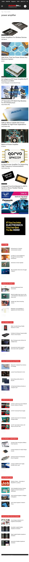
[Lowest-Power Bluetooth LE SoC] (5, 373)
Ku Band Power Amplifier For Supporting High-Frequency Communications (14, 165)
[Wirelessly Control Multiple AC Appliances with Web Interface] (5, 310)
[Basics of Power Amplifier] (14, 136)
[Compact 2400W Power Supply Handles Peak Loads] (5, 465)
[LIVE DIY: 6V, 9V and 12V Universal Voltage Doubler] (5, 419)
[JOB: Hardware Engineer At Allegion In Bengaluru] (5, 497)
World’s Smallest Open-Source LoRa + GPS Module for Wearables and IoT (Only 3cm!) (19, 296)
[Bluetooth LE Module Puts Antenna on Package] (5, 366)
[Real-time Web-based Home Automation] (5, 289)
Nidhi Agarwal (4, 39)
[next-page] (4, 276)
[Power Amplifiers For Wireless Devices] (14, 29)
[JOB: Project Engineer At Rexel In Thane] (5, 504)
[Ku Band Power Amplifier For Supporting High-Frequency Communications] (14, 156)
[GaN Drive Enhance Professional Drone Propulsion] (5, 458)
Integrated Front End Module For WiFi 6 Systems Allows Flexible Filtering (14, 187)
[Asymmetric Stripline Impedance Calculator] (5, 543)
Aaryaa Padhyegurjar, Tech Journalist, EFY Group (10, 82)
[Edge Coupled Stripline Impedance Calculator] (5, 536)
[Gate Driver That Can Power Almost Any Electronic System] (14, 49)
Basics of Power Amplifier (9, 144)
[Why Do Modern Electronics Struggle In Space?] (5, 271)
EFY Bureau (3, 146)
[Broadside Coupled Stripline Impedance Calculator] (5, 529)
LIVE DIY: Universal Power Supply (18, 410)
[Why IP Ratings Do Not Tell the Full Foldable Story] (5, 342)
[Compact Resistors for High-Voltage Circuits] (5, 451)
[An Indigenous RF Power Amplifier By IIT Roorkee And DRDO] (14, 70)
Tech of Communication (6, 98)
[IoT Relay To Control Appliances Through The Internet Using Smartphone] (5, 257)
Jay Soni (2, 61)
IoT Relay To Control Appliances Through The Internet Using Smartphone (18, 257)
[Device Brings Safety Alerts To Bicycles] (5, 380)
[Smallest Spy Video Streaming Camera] (5, 303)
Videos (3, 142)
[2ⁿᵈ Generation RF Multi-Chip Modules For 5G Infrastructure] (14, 92)
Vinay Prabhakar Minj (5, 104)
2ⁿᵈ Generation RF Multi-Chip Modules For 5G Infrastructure (13, 102)
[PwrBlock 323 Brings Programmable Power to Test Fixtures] (5, 335)
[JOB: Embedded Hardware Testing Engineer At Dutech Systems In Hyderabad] (5, 490)
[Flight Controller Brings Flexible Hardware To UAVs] (5, 327)
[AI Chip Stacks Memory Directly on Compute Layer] (5, 388)
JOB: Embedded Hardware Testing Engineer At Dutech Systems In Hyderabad (18, 490)
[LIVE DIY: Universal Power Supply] (5, 412)
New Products (4, 120)
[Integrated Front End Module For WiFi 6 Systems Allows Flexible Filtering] (14, 177)
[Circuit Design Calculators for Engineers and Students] (5, 521)
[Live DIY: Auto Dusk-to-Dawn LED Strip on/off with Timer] (5, 426)
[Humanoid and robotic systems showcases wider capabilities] (5, 349)
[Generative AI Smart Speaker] (5, 264)
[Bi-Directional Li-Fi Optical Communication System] (5, 250)
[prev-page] (2, 276)
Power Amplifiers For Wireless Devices (14, 37)
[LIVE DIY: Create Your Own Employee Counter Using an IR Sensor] (5, 405)
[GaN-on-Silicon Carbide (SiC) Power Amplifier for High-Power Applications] (14, 114)
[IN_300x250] (14, 213)
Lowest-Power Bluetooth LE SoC (18, 372)
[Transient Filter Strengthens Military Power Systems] (5, 444)
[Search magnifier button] (25, 6)
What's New (4, 76)
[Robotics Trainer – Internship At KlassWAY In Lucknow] (5, 483)
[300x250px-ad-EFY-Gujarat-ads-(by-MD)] (14, 234)
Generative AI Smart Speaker (17, 262)
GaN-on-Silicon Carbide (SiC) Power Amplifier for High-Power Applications (13, 123)
